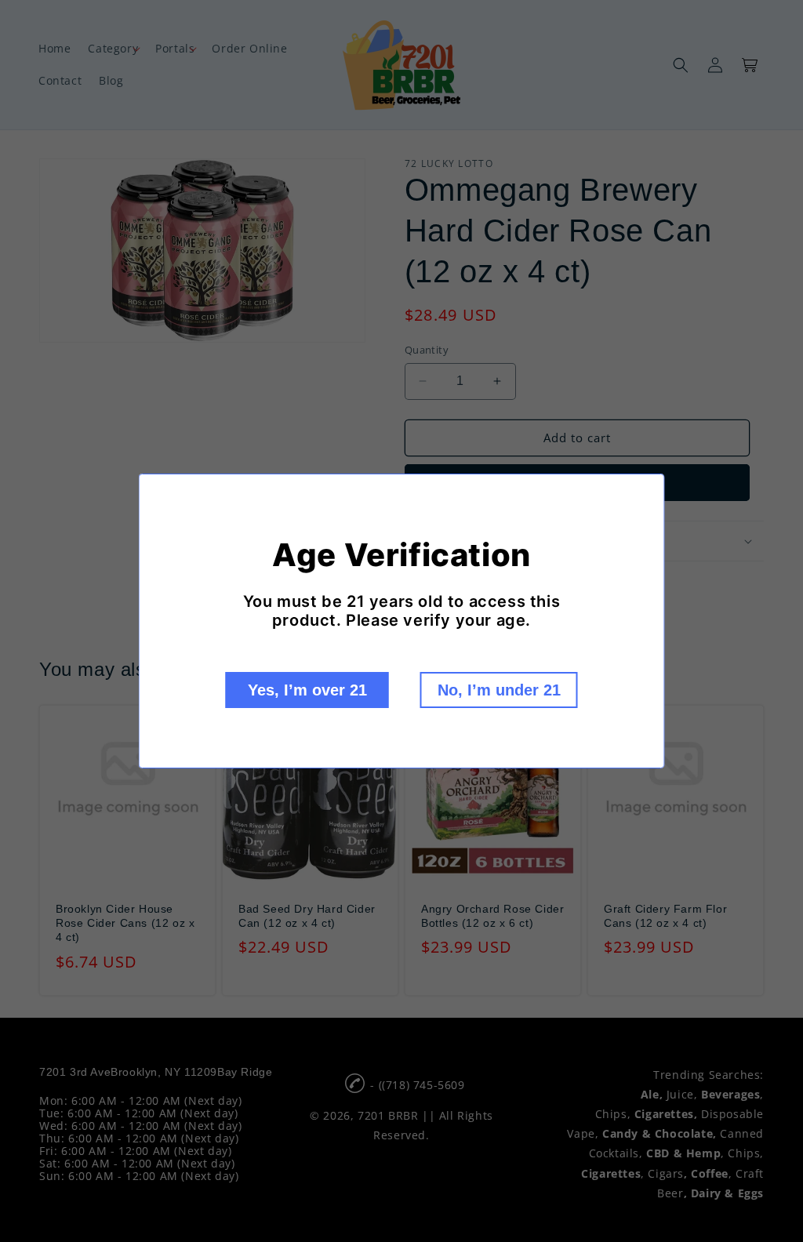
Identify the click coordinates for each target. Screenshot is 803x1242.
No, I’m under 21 (499, 690)
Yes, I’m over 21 (307, 690)
